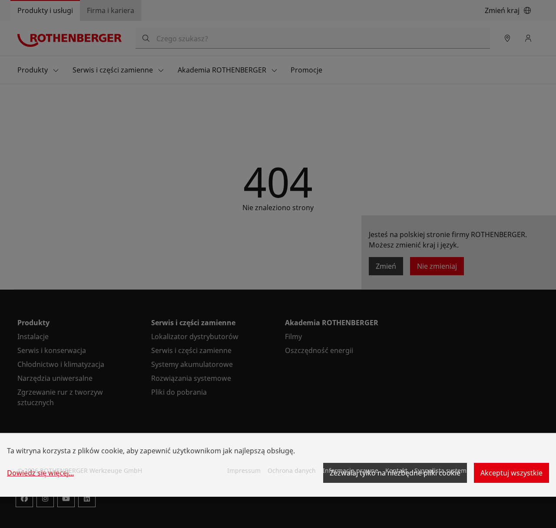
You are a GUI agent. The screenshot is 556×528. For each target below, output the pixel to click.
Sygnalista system (440, 470)
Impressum (244, 470)
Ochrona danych (292, 470)
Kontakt (396, 470)
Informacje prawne (350, 470)
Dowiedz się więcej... (40, 473)
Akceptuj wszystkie (511, 473)
